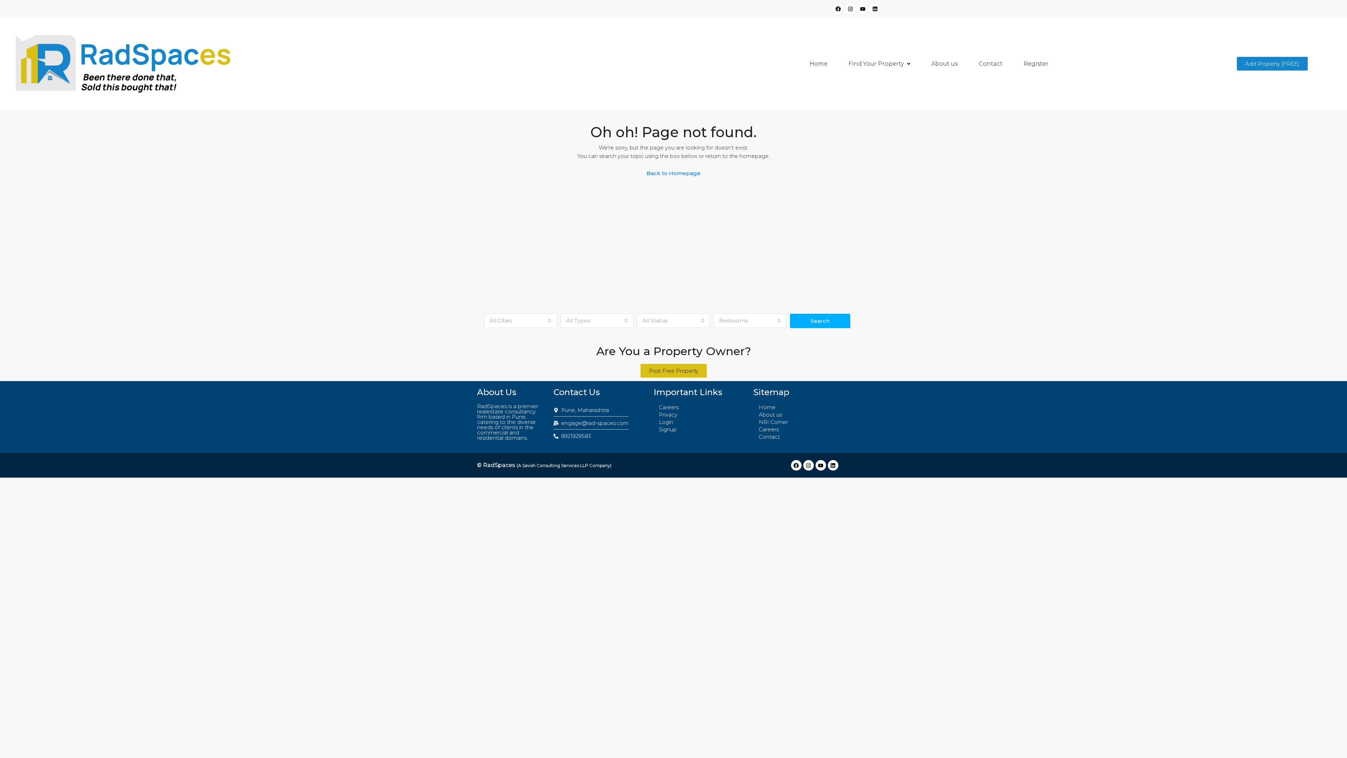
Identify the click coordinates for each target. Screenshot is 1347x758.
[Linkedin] (875, 9)
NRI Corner (773, 422)
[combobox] (520, 320)
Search (820, 321)
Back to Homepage (673, 173)
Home (818, 63)
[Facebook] (838, 9)
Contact (991, 63)
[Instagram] (850, 9)
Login (666, 422)
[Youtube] (862, 9)
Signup (668, 429)
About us (944, 63)
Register (1036, 63)
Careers (669, 407)
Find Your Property (876, 63)
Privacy (668, 414)
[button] (879, 64)
